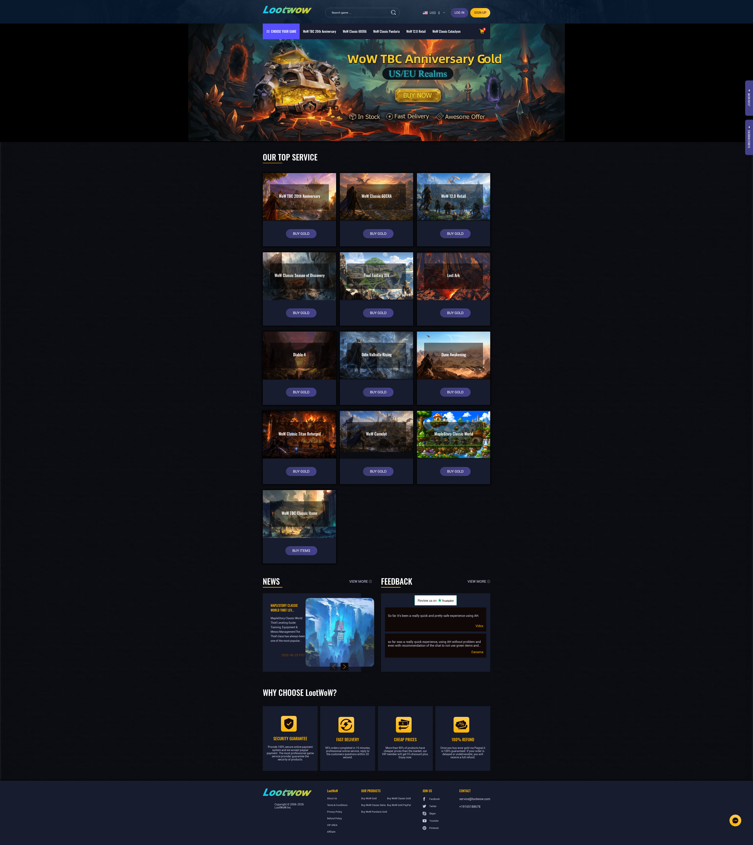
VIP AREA (332, 825)
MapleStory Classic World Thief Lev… (284, 608)
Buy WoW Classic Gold (399, 798)
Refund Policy (334, 818)
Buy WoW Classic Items (373, 805)
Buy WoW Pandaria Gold (374, 811)
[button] (333, 667)
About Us (332, 798)
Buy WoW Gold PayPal (399, 805)
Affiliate (331, 831)
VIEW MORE (358, 581)
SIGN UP (480, 13)
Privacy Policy (334, 811)
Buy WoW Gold (369, 798)
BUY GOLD (301, 234)
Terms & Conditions (337, 805)
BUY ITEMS (301, 551)
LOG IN (459, 13)
